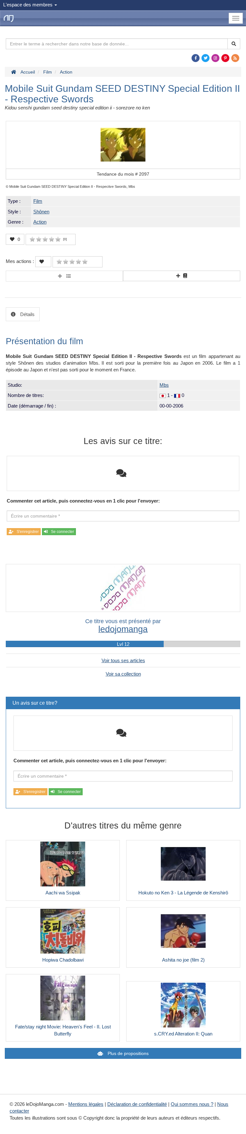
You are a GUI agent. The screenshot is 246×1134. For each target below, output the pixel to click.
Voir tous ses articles (123, 660)
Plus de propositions (127, 1053)
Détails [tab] (27, 314)
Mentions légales (85, 1104)
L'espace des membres (28, 4)
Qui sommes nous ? (192, 1104)
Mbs (164, 385)
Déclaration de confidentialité (137, 1104)
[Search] (233, 43)
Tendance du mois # (123, 174)
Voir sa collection (123, 674)
